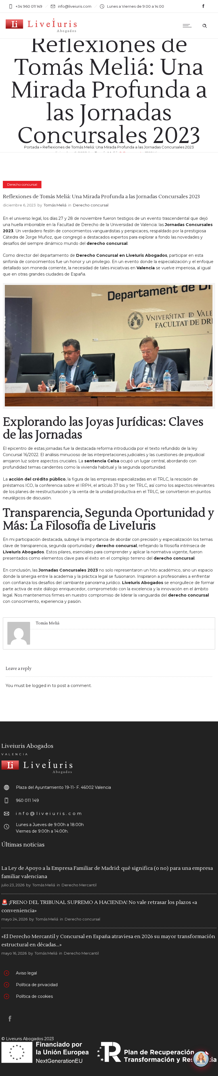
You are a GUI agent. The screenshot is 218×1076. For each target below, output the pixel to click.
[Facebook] (203, 6)
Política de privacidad (37, 984)
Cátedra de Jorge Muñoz (27, 237)
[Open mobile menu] (188, 25)
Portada (31, 147)
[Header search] (205, 26)
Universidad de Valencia (133, 224)
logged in (41, 685)
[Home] (41, 31)
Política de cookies (34, 996)
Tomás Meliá (55, 205)
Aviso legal (26, 973)
